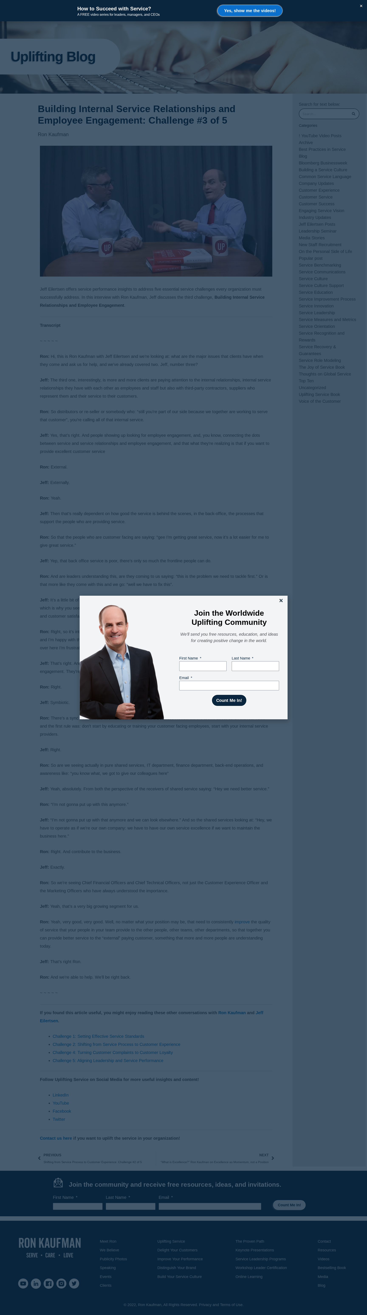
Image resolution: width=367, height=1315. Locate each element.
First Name (189, 658)
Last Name (241, 658)
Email (184, 678)
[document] (183, 657)
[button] (281, 600)
